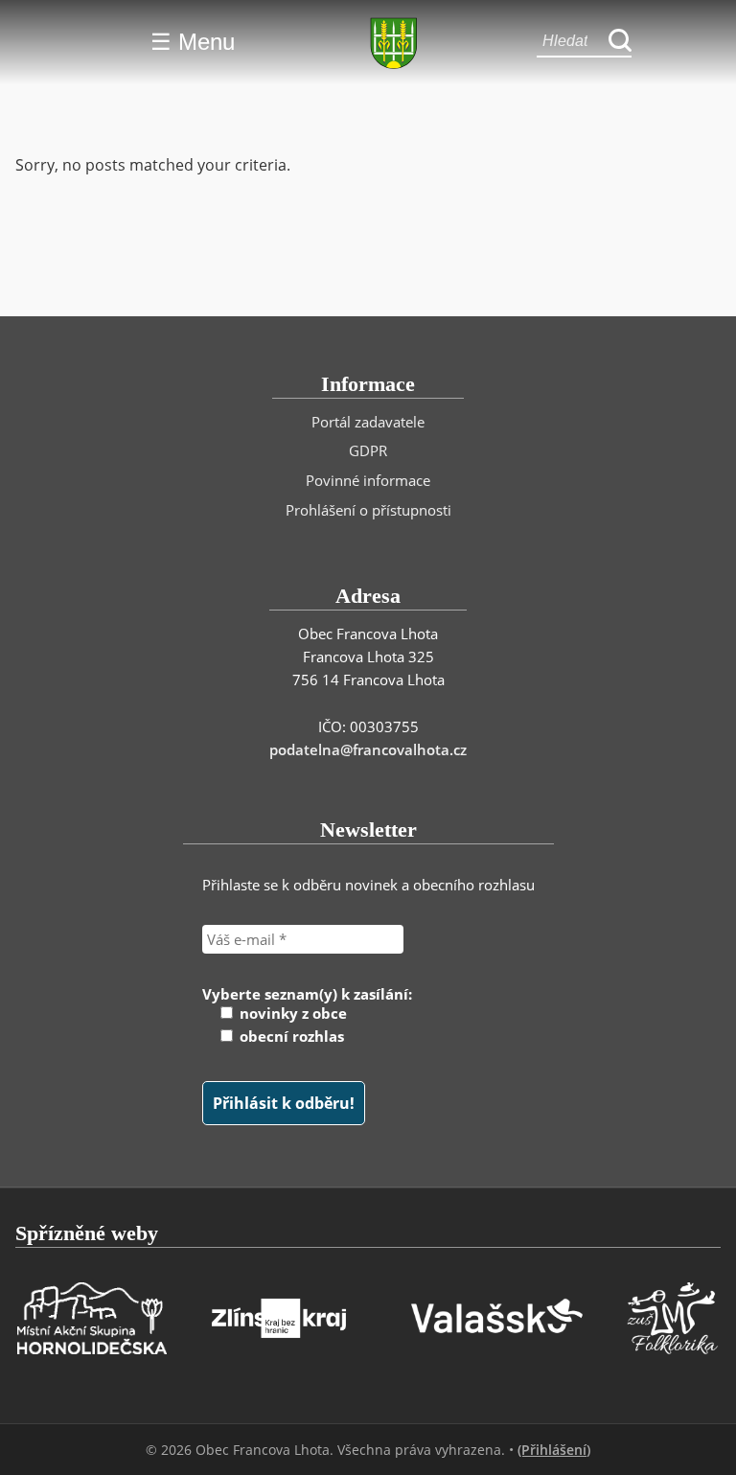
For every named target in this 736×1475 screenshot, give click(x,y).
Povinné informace (368, 480)
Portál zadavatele (368, 421)
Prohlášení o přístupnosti (368, 509)
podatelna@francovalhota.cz (368, 749)
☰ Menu (192, 42)
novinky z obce (291, 1013)
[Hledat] (620, 42)
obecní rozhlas (290, 1036)
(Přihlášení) (554, 1449)
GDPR (368, 450)
